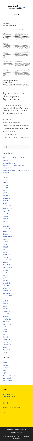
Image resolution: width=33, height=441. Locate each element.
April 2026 (5, 193)
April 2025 (5, 221)
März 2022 (5, 309)
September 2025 (7, 208)
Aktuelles (8, 119)
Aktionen (5, 362)
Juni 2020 (5, 352)
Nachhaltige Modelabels (21, 125)
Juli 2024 (5, 242)
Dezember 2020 (7, 345)
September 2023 (7, 267)
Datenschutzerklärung (20, 429)
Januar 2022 (6, 314)
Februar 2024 (6, 255)
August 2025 (6, 211)
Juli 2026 (5, 185)
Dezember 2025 (7, 203)
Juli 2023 (5, 270)
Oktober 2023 (6, 265)
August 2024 (6, 239)
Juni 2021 (5, 329)
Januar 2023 (6, 285)
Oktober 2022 (6, 293)
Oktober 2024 (6, 234)
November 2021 (7, 319)
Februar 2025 (6, 224)
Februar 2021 (6, 339)
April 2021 (5, 334)
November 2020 (7, 347)
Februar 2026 (6, 198)
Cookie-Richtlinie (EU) (16, 432)
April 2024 (5, 249)
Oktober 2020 (6, 350)
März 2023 (5, 280)
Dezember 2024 (7, 229)
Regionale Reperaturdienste (12, 128)
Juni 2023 (5, 273)
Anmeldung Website (9, 394)
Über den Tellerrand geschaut (11, 375)
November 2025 (7, 206)
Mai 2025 (5, 218)
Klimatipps (6, 370)
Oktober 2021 (6, 321)
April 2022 (5, 306)
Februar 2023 (6, 283)
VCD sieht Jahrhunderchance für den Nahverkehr (16, 158)
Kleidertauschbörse (11, 134)
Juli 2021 (5, 327)
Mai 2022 (5, 303)
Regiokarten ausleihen (9, 160)
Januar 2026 (6, 201)
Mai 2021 (5, 332)
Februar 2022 (6, 311)
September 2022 (7, 296)
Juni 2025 (5, 216)
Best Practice (6, 368)
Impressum (10, 429)
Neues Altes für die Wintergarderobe (17, 137)
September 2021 (7, 324)
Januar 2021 (6, 342)
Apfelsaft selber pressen (9, 163)
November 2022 (7, 291)
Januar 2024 (6, 257)
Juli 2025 (5, 213)
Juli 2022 (5, 298)
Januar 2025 (6, 226)
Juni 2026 (5, 188)
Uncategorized (7, 378)
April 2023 (5, 278)
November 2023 (7, 262)
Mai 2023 (5, 275)
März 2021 (5, 337)
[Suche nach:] (16, 147)
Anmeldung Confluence (9, 397)
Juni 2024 (5, 244)
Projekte (5, 373)
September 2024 (7, 237)
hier (24, 113)
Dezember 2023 (7, 260)
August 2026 (6, 182)
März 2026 (5, 195)
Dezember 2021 (7, 316)
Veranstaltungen (7, 380)
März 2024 (5, 252)
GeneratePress (16, 438)
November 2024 (7, 231)
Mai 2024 (5, 247)
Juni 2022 (5, 301)
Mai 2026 (5, 190)
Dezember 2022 (7, 288)
